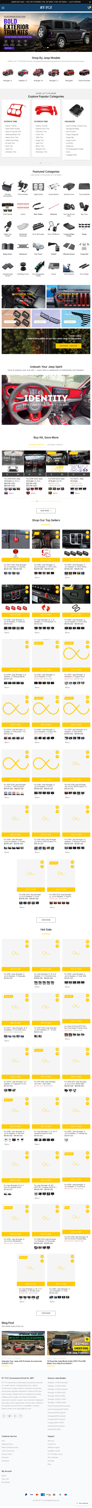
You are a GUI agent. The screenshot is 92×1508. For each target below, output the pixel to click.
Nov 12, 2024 (52, 1358)
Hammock (69, 146)
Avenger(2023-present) (56, 1426)
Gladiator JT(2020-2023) (57, 1386)
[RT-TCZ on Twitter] (9, 1416)
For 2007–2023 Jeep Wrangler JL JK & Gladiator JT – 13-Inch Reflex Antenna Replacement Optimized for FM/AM (45, 1031)
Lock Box (69, 143)
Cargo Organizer (72, 134)
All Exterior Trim (41, 152)
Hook (68, 152)
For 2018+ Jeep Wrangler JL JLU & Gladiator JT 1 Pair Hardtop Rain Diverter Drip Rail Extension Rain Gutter (60, 1292)
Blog (49, 1464)
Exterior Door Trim (42, 129)
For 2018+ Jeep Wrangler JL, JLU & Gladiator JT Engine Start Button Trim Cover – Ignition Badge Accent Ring (45, 732)
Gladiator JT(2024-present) (58, 1382)
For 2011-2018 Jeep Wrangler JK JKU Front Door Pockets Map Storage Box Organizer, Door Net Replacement (76, 1240)
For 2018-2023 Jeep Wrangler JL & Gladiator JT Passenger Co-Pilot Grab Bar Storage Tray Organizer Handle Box (45, 1242)
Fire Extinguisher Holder (74, 149)
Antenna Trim (40, 149)
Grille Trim (39, 137)
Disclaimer (5, 1461)
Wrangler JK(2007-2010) (57, 1399)
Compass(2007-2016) (56, 1423)
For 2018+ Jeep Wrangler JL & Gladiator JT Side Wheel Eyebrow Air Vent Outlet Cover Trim (76, 732)
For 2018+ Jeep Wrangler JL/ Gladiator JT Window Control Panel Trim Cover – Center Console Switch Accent (75, 842)
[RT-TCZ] (15, 111)
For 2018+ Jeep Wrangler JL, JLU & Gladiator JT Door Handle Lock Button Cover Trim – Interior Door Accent (76, 623)
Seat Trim (8, 149)
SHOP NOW (23, 301)
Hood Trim (39, 134)
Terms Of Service (8, 1451)
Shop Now (10, 322)
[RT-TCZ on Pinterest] (20, 1416)
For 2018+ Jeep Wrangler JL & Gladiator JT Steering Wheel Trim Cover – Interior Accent (15, 677)
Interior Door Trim (11, 137)
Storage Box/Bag (72, 129)
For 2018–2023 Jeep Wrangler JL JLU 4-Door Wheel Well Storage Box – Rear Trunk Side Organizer (76, 1084)
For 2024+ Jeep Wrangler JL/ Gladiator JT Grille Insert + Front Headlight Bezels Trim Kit (15, 731)
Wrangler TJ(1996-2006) (57, 1402)
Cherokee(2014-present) (57, 1413)
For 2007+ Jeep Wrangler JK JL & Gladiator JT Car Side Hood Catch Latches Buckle (15, 1030)
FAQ (3, 1441)
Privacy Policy (7, 1454)
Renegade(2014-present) (57, 1416)
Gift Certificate (53, 1457)
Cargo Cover (71, 140)
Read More (6, 1366)
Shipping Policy (7, 1444)
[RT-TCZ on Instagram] (15, 1416)
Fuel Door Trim (41, 131)
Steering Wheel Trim (12, 134)
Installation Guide (54, 1451)
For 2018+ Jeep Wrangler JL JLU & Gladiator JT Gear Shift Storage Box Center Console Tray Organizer (75, 977)
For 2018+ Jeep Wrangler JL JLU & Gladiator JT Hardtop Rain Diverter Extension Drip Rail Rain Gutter (76, 1134)
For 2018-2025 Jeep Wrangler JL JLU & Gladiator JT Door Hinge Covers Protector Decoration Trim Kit (30, 897)
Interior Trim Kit (10, 126)
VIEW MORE (46, 525)
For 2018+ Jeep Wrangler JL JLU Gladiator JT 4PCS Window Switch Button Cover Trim (76, 567)
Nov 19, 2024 (6, 1358)
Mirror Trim (39, 146)
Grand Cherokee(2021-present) (59, 1406)
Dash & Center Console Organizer (77, 126)
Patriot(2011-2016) (54, 1429)
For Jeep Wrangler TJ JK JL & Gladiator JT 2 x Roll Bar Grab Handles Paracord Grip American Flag (46, 977)
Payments (5, 1457)
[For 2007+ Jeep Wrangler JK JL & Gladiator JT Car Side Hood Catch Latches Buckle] (16, 1007)
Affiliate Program (54, 1447)
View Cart (5, 1479)
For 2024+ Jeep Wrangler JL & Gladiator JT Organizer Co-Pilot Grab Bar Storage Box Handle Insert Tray (15, 1084)
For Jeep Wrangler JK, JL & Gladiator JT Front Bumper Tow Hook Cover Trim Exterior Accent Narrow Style (45, 623)
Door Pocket (71, 131)
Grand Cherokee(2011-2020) (58, 1409)
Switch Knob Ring (11, 140)
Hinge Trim (39, 140)
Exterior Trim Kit (41, 126)
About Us (51, 1441)
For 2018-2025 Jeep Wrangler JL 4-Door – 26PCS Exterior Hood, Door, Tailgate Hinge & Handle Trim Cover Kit (15, 787)
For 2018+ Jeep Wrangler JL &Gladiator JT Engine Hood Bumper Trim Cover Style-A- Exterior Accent (75, 677)
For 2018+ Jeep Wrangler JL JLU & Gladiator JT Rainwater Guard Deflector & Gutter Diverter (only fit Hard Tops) (14, 977)
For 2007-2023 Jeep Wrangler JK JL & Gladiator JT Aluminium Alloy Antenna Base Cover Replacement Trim (15, 568)
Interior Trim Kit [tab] (36, 445)
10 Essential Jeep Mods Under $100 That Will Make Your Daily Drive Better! (66, 1362)
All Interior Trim (10, 152)
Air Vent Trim (10, 143)
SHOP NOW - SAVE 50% (68, 346)
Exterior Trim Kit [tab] (55, 445)
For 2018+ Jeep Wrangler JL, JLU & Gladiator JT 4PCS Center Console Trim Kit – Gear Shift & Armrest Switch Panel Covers (46, 568)
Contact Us (52, 1444)
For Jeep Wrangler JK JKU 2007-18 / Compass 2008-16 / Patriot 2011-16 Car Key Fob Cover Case (45, 1188)
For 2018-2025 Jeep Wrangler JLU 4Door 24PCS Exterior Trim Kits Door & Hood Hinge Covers (45, 841)
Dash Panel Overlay (12, 129)
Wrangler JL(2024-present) (58, 1389)
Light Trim (39, 143)
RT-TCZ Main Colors (55, 1454)
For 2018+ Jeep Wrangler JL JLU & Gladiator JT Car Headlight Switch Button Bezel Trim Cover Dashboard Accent (45, 677)
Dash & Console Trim (13, 131)
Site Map (51, 1461)
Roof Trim (9, 146)
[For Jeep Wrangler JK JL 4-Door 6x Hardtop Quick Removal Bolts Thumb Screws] (16, 1164)
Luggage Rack (71, 155)
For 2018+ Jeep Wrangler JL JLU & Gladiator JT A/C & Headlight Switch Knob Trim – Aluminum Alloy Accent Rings (44, 787)
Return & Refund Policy (10, 1447)
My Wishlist (6, 1482)
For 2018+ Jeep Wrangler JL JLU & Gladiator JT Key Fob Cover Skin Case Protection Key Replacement (15, 1134)
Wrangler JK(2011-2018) (56, 1396)
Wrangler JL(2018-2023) (57, 1392)
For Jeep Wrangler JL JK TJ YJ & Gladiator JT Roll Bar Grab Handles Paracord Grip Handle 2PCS (30, 1292)
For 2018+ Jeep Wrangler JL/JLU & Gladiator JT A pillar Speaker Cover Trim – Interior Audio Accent (14, 842)
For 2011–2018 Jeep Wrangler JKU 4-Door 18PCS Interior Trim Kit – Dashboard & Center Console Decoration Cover (76, 787)
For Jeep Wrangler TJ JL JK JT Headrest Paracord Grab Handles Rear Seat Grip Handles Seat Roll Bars (45, 1134)
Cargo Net (70, 137)
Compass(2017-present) (56, 1419)
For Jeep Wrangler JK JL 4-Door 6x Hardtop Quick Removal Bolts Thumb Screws (15, 1187)
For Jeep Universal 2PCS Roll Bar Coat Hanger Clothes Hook (76, 1027)
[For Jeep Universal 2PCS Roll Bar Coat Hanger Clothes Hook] (76, 1006)
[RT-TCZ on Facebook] (4, 1416)
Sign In (4, 1476)
